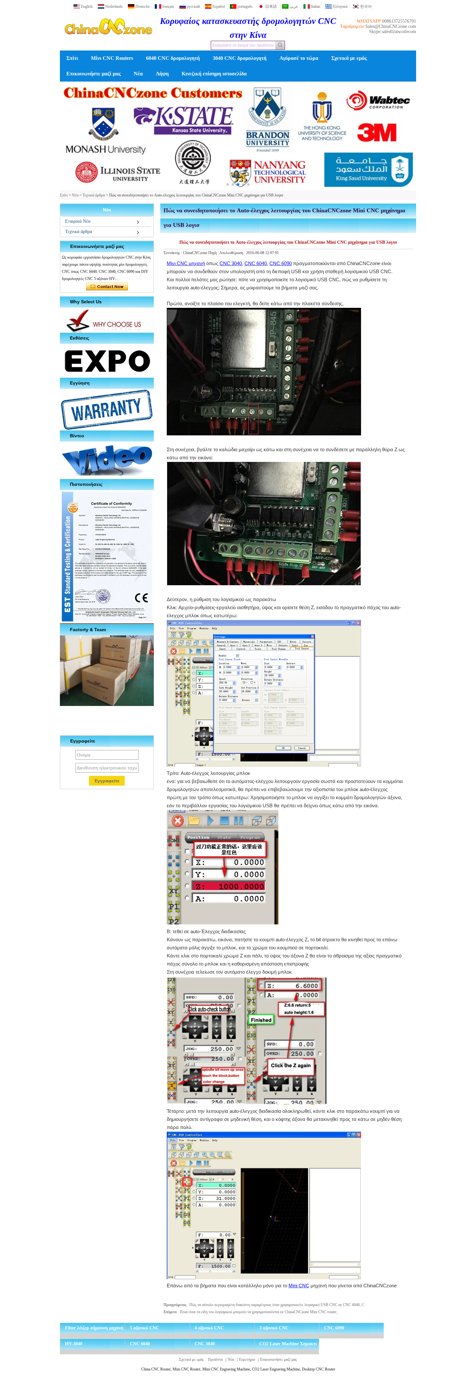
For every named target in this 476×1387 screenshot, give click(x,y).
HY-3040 (73, 1343)
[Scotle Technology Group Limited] (108, 40)
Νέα (138, 73)
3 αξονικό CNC (274, 1327)
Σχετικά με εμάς (349, 58)
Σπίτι (72, 58)
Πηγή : (213, 253)
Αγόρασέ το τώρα (298, 58)
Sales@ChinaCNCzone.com (390, 26)
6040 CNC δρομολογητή (173, 58)
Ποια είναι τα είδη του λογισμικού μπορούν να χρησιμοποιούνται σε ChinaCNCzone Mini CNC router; (258, 1312)
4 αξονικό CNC (209, 1327)
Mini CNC (299, 1285)
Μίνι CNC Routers (112, 58)
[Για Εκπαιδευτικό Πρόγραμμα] (238, 136)
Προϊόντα (215, 1359)
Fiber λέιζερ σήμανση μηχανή (94, 1327)
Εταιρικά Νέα (77, 221)
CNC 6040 (255, 263)
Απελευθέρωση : (232, 253)
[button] (227, 184)
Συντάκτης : (173, 253)
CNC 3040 (231, 263)
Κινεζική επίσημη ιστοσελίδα (214, 73)
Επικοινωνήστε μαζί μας (93, 73)
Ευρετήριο (247, 1359)
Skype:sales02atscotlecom (392, 31)
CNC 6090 (280, 263)
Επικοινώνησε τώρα (107, 287)
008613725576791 (399, 21)
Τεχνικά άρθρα (94, 195)
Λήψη (162, 73)
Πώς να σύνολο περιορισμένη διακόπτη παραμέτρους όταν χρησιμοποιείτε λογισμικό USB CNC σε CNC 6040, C (276, 1305)
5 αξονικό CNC (144, 1327)
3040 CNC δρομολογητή (239, 58)
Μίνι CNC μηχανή (186, 263)
